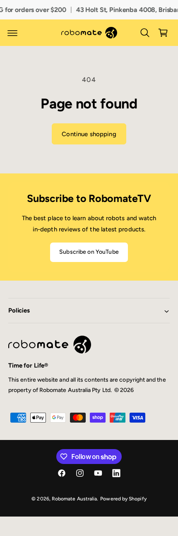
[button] (12, 33)
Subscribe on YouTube (89, 251)
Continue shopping (89, 134)
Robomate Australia (74, 499)
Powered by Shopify (123, 499)
